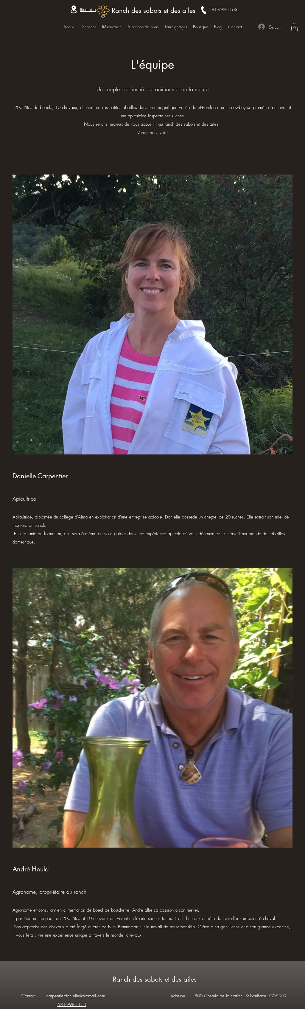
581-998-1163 (223, 10)
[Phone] (203, 10)
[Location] (73, 9)
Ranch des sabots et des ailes (153, 10)
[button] (294, 27)
